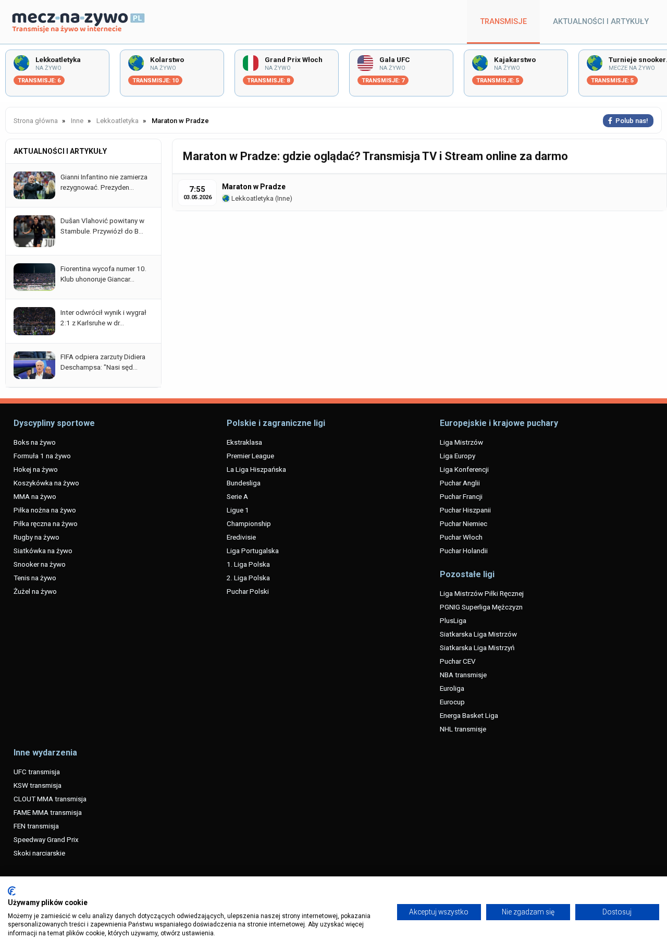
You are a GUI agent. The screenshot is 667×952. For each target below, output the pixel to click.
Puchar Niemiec (463, 523)
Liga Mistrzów (461, 442)
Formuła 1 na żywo (42, 455)
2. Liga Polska (248, 577)
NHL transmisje (463, 729)
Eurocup (452, 702)
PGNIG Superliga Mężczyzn (481, 607)
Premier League (250, 455)
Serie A (237, 496)
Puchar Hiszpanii (465, 510)
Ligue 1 (238, 510)
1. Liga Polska (248, 564)
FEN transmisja (36, 826)
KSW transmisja (37, 785)
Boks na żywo (35, 442)
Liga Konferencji (464, 469)
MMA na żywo (35, 496)
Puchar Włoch (461, 537)
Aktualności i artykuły (601, 21)
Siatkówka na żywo (43, 550)
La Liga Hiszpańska (256, 469)
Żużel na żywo (35, 591)
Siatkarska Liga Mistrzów (478, 634)
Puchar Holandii (464, 550)
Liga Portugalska (253, 550)
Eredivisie (241, 537)
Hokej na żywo (36, 469)
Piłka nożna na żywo (45, 510)
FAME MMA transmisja (48, 812)
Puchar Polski (248, 591)
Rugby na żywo (36, 537)
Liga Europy (457, 455)
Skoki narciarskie (39, 853)
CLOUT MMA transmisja (50, 799)
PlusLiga (453, 620)
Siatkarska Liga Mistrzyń (477, 647)
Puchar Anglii (460, 483)
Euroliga (452, 688)
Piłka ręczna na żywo (46, 523)
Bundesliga (244, 483)
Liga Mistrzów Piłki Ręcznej (482, 593)
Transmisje (503, 21)
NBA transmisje (463, 674)
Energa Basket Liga (469, 715)
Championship (249, 523)
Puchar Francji (461, 496)
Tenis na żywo (35, 577)
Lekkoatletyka (252, 198)
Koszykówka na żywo (46, 483)
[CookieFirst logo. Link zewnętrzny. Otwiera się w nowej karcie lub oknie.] (12, 891)
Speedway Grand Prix (46, 839)
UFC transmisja (37, 771)
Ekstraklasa (244, 442)
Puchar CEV (458, 661)
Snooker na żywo (40, 564)
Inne (283, 198)
